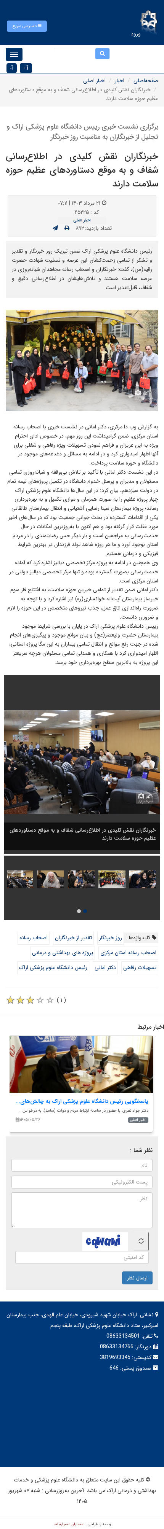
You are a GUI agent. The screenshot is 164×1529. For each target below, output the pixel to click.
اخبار (119, 80)
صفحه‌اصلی (145, 80)
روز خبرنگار (110, 938)
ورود (136, 34)
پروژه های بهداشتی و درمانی (62, 952)
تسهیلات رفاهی (139, 967)
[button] (27, 26)
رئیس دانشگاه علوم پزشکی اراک (53, 967)
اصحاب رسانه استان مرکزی (128, 952)
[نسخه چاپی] (67, 228)
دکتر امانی (105, 967)
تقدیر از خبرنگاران (73, 938)
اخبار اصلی (94, 80)
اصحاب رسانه (33, 938)
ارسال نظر (137, 1278)
